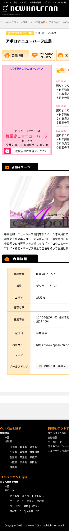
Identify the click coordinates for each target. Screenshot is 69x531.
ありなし (26, 496)
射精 (26, 506)
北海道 (13, 447)
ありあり (14, 496)
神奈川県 (34, 452)
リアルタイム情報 (57, 433)
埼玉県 (33, 447)
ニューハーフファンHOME (13, 22)
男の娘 (40, 501)
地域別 (8, 441)
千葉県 (13, 452)
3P (37, 511)
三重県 (23, 457)
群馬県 (23, 447)
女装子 (30, 501)
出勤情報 (52, 437)
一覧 (7, 437)
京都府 (33, 457)
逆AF (18, 506)
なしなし (39, 496)
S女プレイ (36, 506)
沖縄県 (13, 467)
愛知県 (13, 457)
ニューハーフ (17, 501)
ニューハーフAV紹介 (58, 451)
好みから (9, 490)
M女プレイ (15, 511)
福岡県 (33, 462)
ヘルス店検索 (38, 22)
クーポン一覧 (55, 442)
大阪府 (13, 462)
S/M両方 (28, 511)
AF (11, 506)
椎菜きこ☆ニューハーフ (27, 136)
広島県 (23, 462)
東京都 (23, 452)
